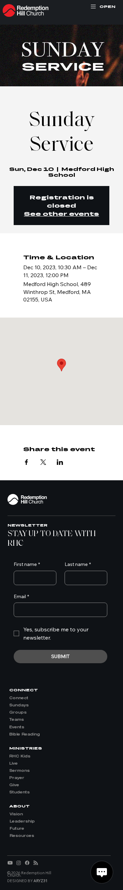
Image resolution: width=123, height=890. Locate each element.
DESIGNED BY (27, 880)
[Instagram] (19, 863)
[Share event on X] (43, 462)
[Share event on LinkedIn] (60, 462)
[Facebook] (27, 863)
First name (27, 564)
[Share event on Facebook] (26, 462)
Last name (78, 564)
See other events (61, 213)
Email (21, 596)
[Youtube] (10, 863)
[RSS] (36, 863)
